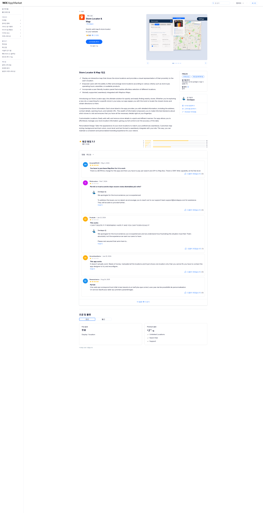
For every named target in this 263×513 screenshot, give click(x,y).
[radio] (87, 319)
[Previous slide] (147, 63)
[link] (11, 9)
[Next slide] (205, 63)
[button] (188, 87)
